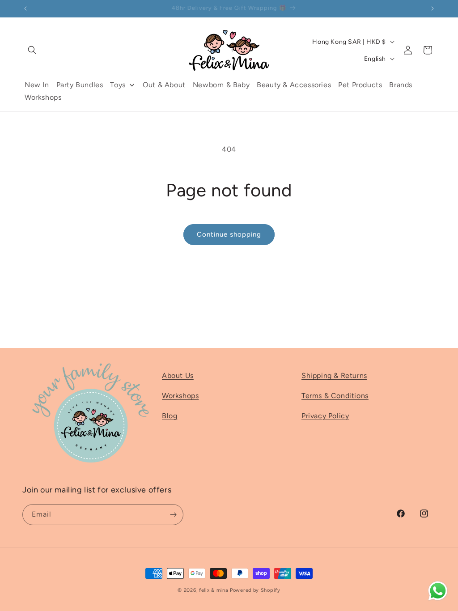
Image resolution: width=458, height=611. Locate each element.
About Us (178, 375)
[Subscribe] (173, 514)
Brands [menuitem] (400, 85)
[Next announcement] (432, 8)
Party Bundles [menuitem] (79, 85)
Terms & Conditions (335, 395)
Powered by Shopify (255, 590)
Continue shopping (229, 234)
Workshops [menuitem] (43, 97)
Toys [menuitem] (117, 85)
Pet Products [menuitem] (360, 85)
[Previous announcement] (25, 8)
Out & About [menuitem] (164, 85)
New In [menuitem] (37, 85)
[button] (32, 50)
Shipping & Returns (334, 375)
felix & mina (213, 590)
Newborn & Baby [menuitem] (221, 85)
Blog (169, 416)
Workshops (180, 395)
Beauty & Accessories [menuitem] (294, 85)
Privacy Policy (325, 416)
